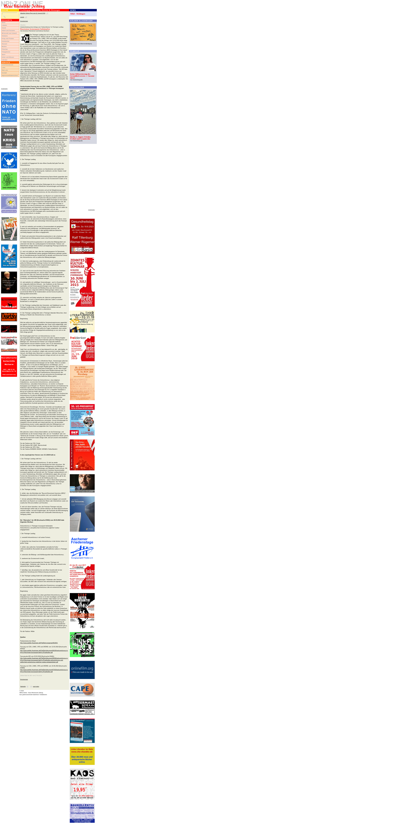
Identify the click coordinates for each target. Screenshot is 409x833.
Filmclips (5, 49)
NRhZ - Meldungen (77, 14)
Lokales (4, 25)
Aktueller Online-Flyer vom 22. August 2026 (32, 13)
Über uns (5, 70)
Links (3, 67)
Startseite (23, 686)
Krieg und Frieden (8, 38)
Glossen (4, 44)
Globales (5, 36)
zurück (22, 17)
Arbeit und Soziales (8, 30)
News (3, 22)
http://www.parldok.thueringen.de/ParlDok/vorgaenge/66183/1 (39, 643)
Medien (4, 46)
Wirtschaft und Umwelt (9, 33)
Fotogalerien (6, 52)
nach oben (36, 686)
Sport (3, 54)
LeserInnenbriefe (7, 65)
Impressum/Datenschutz (10, 75)
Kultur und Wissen (8, 57)
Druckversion (24, 21)
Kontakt (4, 73)
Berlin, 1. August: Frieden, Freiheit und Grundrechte (80, 138)
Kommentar (5, 41)
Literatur (4, 60)
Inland (4, 28)
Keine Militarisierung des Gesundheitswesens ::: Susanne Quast (82, 76)
